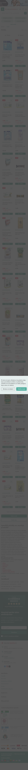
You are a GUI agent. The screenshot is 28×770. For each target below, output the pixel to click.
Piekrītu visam (21, 389)
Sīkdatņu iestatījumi (8, 389)
